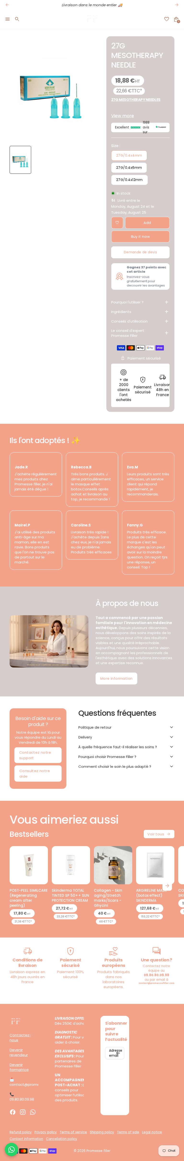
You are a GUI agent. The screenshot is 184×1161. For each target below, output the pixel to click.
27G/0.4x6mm (129, 167)
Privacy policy (45, 1132)
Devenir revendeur (19, 1052)
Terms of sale (128, 1132)
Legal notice (152, 1132)
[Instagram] (23, 1112)
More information (116, 678)
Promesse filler (98, 1151)
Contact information (26, 1139)
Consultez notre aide (34, 773)
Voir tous (159, 834)
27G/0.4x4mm (129, 155)
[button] (20, 160)
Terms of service (73, 1132)
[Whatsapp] (33, 1112)
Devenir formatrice (19, 1067)
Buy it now (140, 236)
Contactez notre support (35, 755)
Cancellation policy (61, 1139)
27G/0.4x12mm (129, 179)
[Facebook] (13, 1112)
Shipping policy (102, 1132)
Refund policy (21, 1132)
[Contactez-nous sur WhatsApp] (11, 1149)
